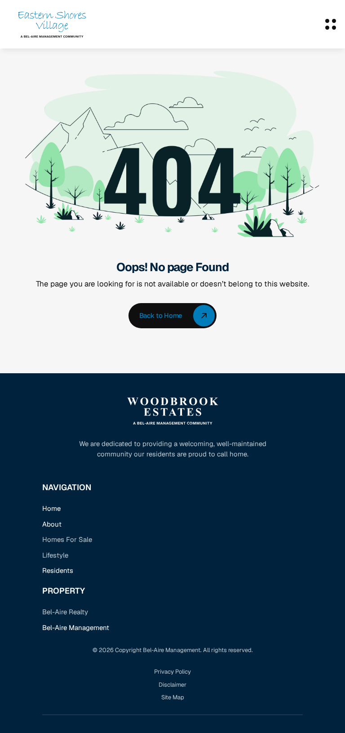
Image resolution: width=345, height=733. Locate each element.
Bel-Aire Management (75, 627)
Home (51, 508)
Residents (57, 570)
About (52, 524)
